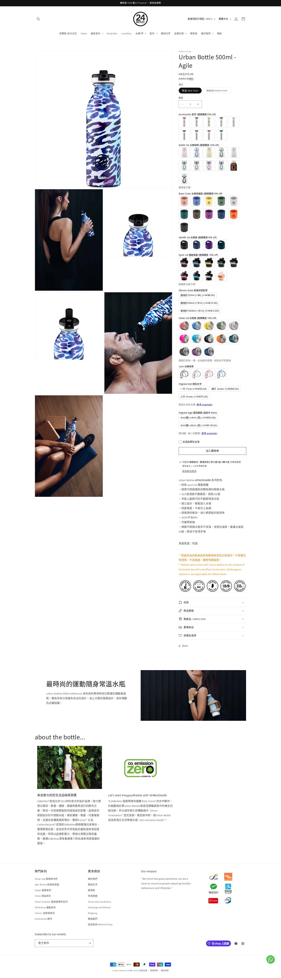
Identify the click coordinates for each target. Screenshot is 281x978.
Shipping (92, 913)
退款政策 (154, 970)
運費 (191, 79)
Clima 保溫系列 (43, 895)
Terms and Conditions (99, 901)
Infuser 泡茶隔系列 (45, 913)
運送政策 (165, 970)
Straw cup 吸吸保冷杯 (46, 878)
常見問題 (92, 895)
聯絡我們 (92, 918)
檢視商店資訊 (189, 471)
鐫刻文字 (92, 884)
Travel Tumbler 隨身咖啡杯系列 (51, 901)
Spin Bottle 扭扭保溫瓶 (47, 884)
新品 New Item (190, 90)
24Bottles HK (124, 970)
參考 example (204, 404)
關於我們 (92, 878)
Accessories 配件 (43, 918)
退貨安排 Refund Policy (100, 924)
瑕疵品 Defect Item (218, 91)
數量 (181, 97)
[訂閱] (89, 943)
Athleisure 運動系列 (45, 907)
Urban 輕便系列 (43, 890)
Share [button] (185, 645)
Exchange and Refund (99, 907)
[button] (38, 19)
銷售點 (91, 890)
